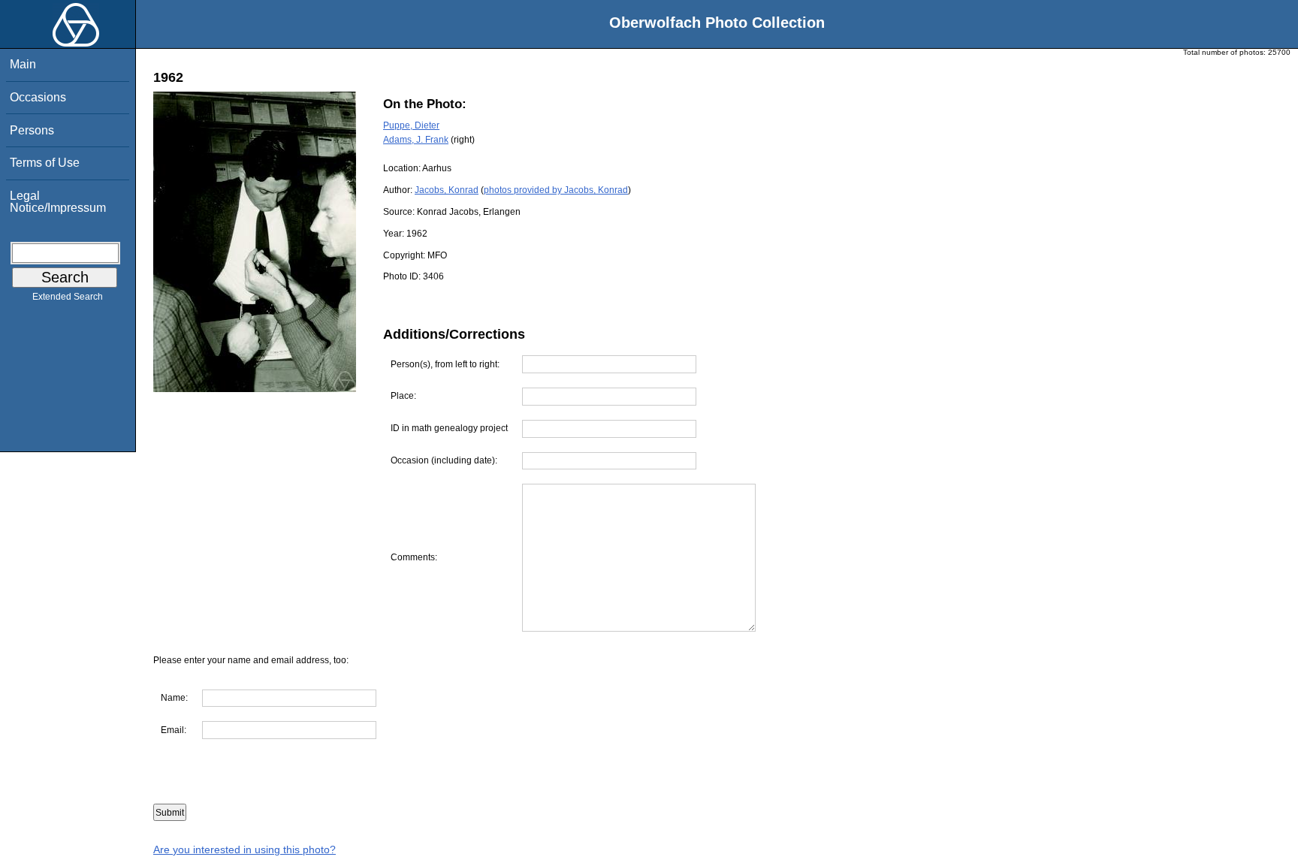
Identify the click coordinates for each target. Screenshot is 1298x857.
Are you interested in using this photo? (244, 849)
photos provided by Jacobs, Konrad (556, 190)
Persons (32, 130)
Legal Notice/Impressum (58, 201)
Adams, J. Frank (415, 139)
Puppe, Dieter (411, 125)
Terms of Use (45, 162)
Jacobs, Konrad (446, 190)
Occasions (38, 97)
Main (23, 64)
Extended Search (67, 296)
